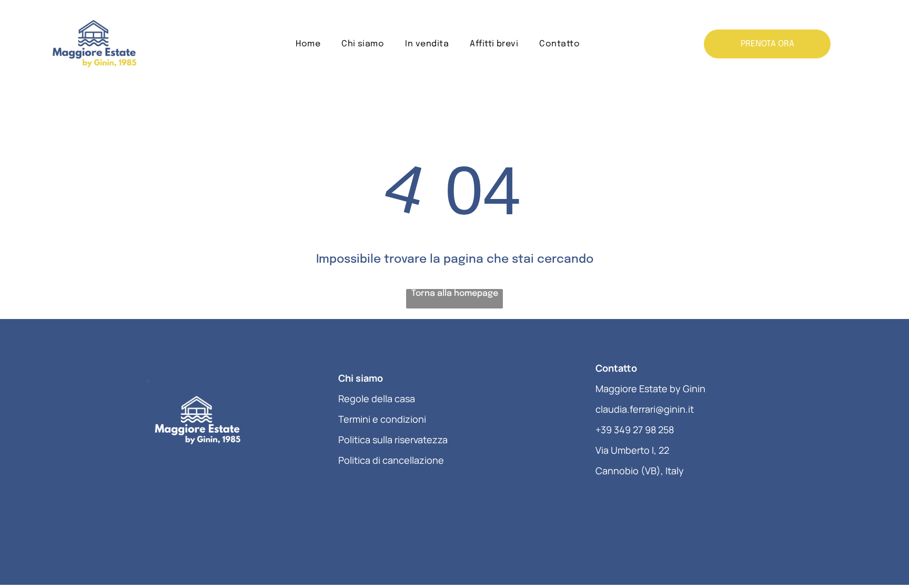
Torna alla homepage (454, 293)
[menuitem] (308, 44)
